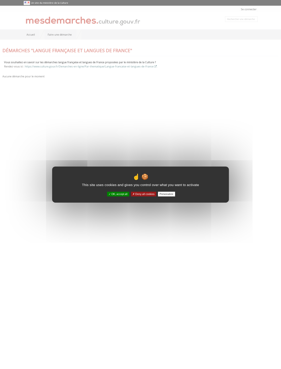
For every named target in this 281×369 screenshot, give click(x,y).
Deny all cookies (144, 194)
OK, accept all (119, 194)
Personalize (166, 194)
